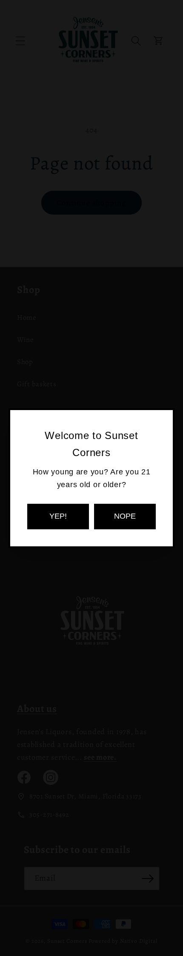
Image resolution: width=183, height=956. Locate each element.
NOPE (125, 516)
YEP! (58, 516)
